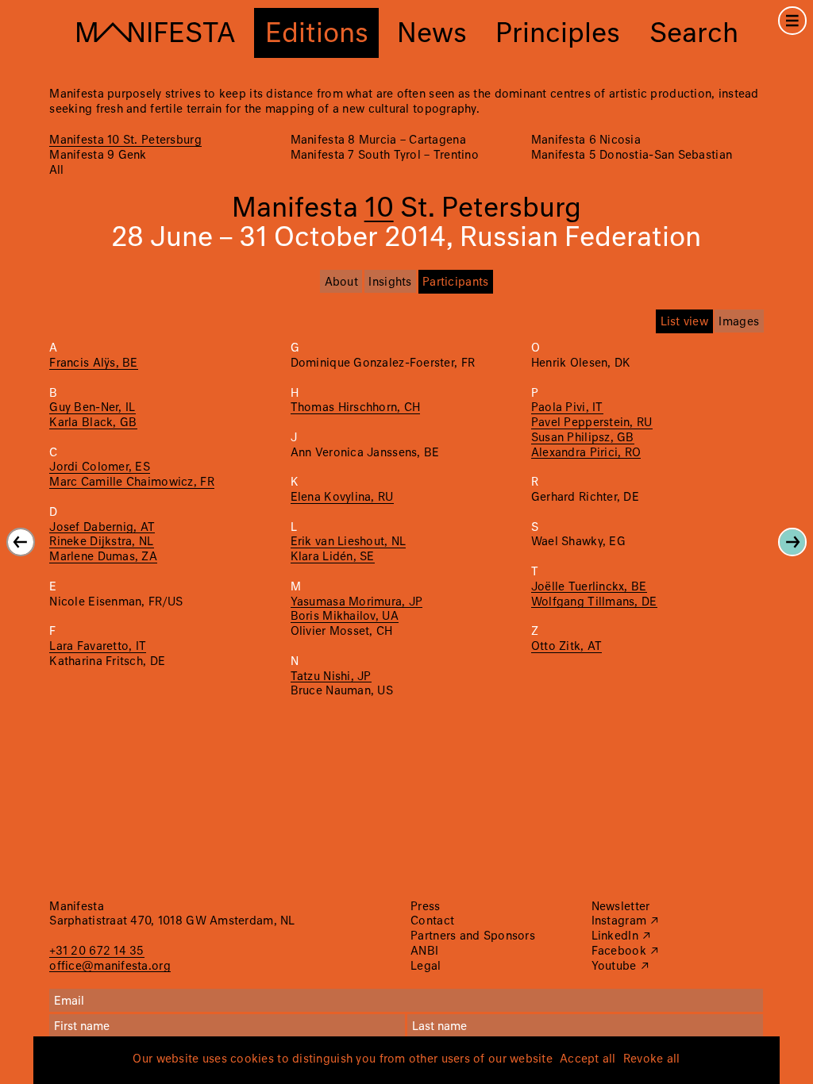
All (56, 170)
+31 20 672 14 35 (96, 951)
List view (684, 322)
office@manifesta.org (109, 966)
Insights (389, 282)
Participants (455, 282)
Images (739, 322)
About (341, 282)
